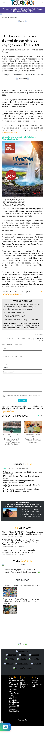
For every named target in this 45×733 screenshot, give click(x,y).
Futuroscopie (14, 688)
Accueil (4, 17)
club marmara (26, 338)
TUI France (39, 338)
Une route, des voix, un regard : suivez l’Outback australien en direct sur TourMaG (22, 506)
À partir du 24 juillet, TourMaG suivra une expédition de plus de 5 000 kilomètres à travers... (30, 513)
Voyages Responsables (14, 710)
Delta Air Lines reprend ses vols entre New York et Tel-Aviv (22, 486)
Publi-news (22, 580)
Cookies (23, 688)
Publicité (35, 681)
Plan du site (25, 684)
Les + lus (11, 468)
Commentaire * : (8, 372)
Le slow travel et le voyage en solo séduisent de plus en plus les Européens (12, 441)
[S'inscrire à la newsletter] (5, 727)
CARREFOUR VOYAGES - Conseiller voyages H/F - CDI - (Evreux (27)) (19, 551)
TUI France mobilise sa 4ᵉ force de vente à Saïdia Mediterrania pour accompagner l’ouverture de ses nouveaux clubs (21, 307)
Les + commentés (22, 468)
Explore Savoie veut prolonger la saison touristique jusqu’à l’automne (18, 481)
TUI (33, 338)
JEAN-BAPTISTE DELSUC (14, 316)
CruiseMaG (13, 684)
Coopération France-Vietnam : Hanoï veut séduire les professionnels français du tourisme (22, 601)
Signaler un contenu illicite (24, 681)
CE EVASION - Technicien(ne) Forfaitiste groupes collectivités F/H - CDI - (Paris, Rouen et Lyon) (20, 542)
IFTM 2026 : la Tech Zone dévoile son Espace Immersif (21, 477)
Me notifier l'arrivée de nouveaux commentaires (23, 396)
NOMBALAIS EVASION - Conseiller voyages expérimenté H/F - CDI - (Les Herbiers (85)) (22, 533)
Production (13, 17)
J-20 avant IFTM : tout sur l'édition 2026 (21, 586)
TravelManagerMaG (14, 703)
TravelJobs (13, 701)
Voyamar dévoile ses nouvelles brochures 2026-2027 (33, 441)
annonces (22, 528)
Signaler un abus (8, 412)
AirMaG (12, 679)
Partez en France (13, 698)
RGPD (22, 686)
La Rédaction (18, 75)
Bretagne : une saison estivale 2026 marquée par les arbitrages (22, 473)
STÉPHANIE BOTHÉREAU (14, 313)
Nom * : (5, 349)
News (4, 468)
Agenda (35, 683)
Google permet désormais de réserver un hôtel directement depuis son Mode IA (21, 490)
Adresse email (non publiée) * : (13, 356)
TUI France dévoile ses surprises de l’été (21, 320)
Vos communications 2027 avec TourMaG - (23, 10)
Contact (35, 679)
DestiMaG (13, 686)
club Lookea (15, 338)
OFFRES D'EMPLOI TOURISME (13, 536)
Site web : (6, 364)
